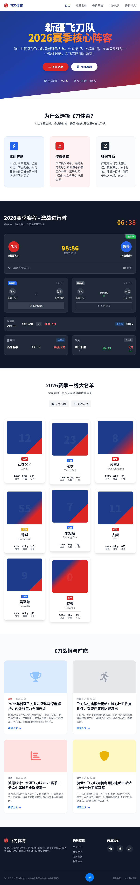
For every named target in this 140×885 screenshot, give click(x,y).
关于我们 (77, 847)
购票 (129, 324)
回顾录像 (105, 305)
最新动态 (130, 5)
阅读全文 (13, 728)
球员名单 (81, 5)
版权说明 (77, 851)
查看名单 (57, 67)
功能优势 (114, 5)
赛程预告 (97, 5)
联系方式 (77, 861)
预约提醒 (37, 305)
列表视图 (82, 404)
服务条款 (77, 856)
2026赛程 (86, 67)
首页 (67, 5)
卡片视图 (60, 404)
